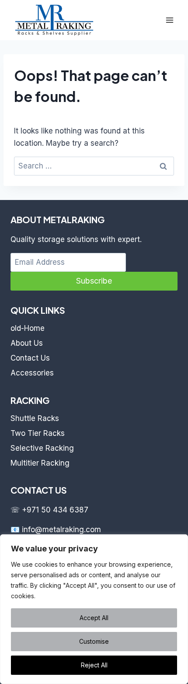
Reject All (94, 665)
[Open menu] (169, 20)
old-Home (27, 328)
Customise (94, 641)
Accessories (32, 372)
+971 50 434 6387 (55, 509)
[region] (94, 609)
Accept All (94, 617)
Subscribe (94, 280)
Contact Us (30, 358)
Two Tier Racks (37, 433)
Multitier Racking (40, 463)
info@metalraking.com (61, 529)
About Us (26, 343)
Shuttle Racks (34, 418)
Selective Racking (42, 448)
